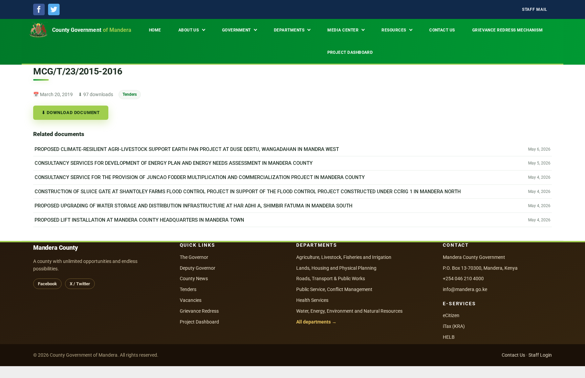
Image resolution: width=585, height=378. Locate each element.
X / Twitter (80, 283)
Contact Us (513, 355)
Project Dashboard (199, 322)
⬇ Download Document (71, 112)
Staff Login (540, 355)
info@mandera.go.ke (465, 289)
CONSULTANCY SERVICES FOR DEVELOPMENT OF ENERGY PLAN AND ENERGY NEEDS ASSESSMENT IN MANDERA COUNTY (173, 163)
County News (194, 278)
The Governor (194, 257)
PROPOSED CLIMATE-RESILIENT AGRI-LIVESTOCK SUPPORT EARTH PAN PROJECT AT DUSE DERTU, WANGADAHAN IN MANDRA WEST (187, 149)
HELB (449, 337)
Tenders (130, 94)
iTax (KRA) (454, 326)
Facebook (47, 283)
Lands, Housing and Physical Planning (336, 268)
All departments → (316, 322)
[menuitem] (535, 10)
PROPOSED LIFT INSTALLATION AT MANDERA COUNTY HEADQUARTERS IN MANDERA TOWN (139, 220)
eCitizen (451, 315)
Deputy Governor (197, 268)
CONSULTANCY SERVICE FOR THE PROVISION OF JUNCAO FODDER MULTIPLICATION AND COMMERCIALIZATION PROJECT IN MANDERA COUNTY (200, 177)
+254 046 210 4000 (463, 278)
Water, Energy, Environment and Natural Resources (349, 311)
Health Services (312, 300)
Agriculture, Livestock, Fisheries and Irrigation (343, 257)
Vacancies (190, 300)
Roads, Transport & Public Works (330, 278)
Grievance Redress (199, 311)
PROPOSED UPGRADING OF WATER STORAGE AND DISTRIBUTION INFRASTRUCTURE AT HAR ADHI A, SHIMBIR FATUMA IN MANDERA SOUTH (193, 206)
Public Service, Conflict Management (334, 289)
